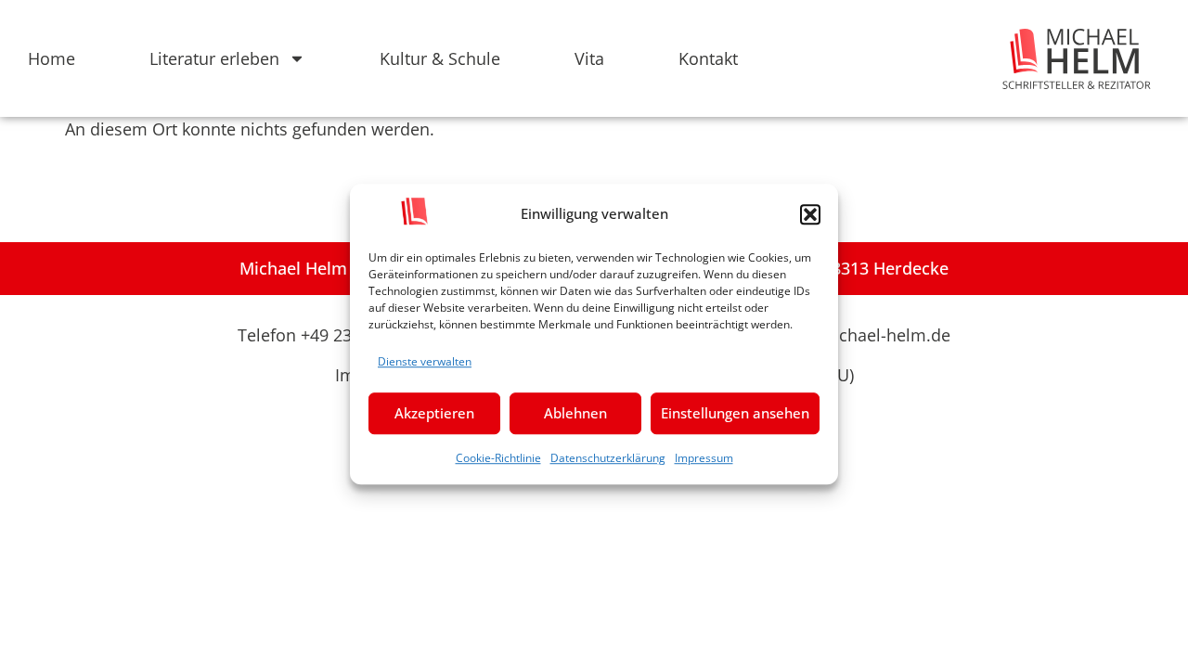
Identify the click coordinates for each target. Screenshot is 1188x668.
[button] (810, 214)
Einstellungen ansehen (735, 413)
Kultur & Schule (440, 58)
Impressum (704, 458)
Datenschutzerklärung (607, 458)
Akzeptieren (434, 413)
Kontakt (708, 58)
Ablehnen (575, 413)
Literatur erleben (214, 58)
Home (51, 58)
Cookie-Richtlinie (498, 458)
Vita (589, 58)
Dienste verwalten (424, 361)
